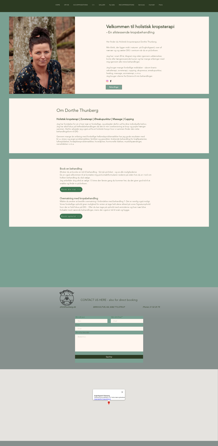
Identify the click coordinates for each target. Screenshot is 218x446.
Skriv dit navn (80, 317)
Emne (77, 325)
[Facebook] (110, 81)
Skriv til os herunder (82, 332)
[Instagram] (107, 81)
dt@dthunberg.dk (68, 307)
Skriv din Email (116, 317)
